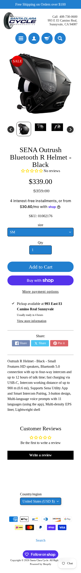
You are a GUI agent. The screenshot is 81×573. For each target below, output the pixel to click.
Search (40, 540)
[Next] (70, 129)
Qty (40, 243)
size (40, 225)
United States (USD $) (38, 501)
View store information (31, 321)
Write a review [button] (40, 455)
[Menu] (21, 38)
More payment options (40, 291)
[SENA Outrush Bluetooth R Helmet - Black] (23, 129)
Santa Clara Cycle (39, 560)
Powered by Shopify (40, 564)
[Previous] (10, 129)
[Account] (34, 38)
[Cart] (47, 38)
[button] (32, 171)
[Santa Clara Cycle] (20, 20)
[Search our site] (60, 38)
